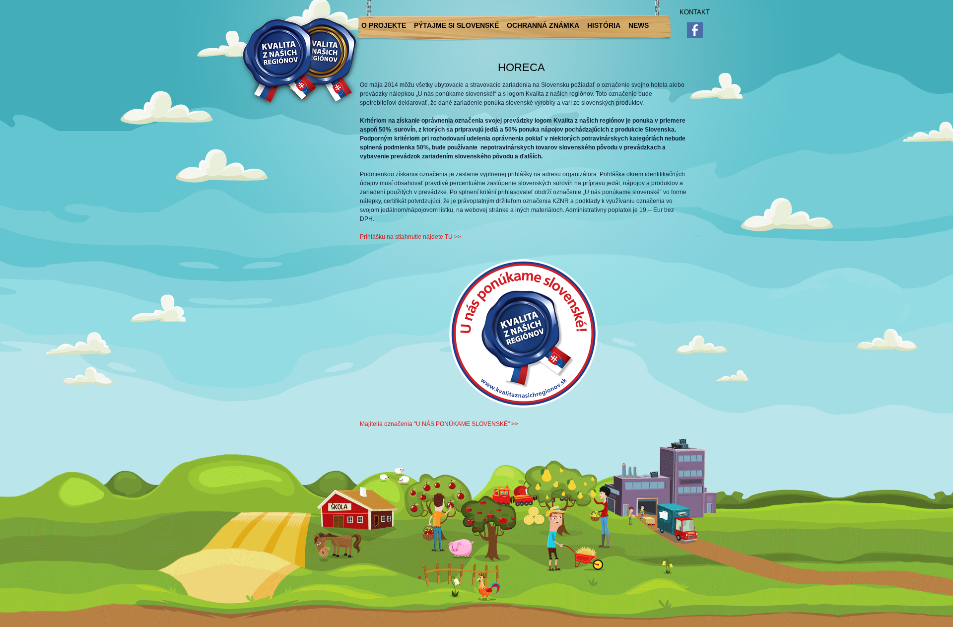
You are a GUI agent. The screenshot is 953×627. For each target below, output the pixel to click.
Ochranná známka (543, 25)
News (638, 25)
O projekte (383, 25)
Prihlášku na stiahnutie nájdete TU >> (410, 236)
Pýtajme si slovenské (456, 25)
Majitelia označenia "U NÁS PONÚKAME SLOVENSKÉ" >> (439, 423)
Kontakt (695, 12)
